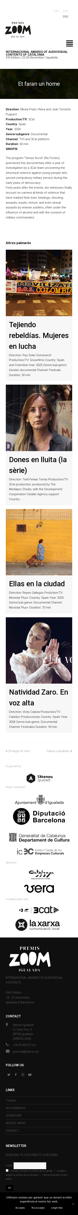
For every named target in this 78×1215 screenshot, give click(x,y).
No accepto (38, 1207)
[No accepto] (73, 1204)
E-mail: (10, 1165)
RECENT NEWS (16, 1123)
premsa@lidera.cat (26, 1051)
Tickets (11, 1100)
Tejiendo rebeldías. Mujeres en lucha (39, 336)
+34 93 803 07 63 (24, 1045)
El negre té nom (19, 751)
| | (37, 1175)
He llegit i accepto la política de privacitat (31, 1171)
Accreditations (16, 1108)
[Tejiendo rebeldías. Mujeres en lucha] (39, 283)
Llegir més (57, 1207)
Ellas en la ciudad (37, 584)
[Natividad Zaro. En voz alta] (39, 650)
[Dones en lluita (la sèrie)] (39, 418)
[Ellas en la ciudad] (39, 542)
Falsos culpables (58, 751)
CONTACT (12, 1131)
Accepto (20, 1207)
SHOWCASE (14, 1115)
